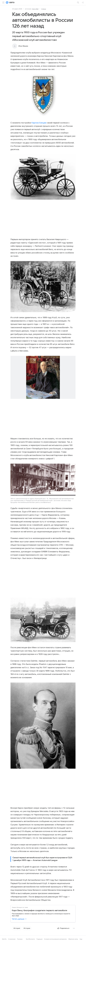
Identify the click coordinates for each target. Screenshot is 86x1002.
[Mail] (7, 2)
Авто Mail (35, 9)
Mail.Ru (4, 939)
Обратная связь (73, 939)
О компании (11, 939)
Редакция (39, 939)
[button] (43, 96)
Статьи (43, 9)
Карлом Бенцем (39, 123)
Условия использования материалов (55, 939)
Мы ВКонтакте (30, 939)
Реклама (19, 939)
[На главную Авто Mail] (11, 2)
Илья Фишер (23, 46)
